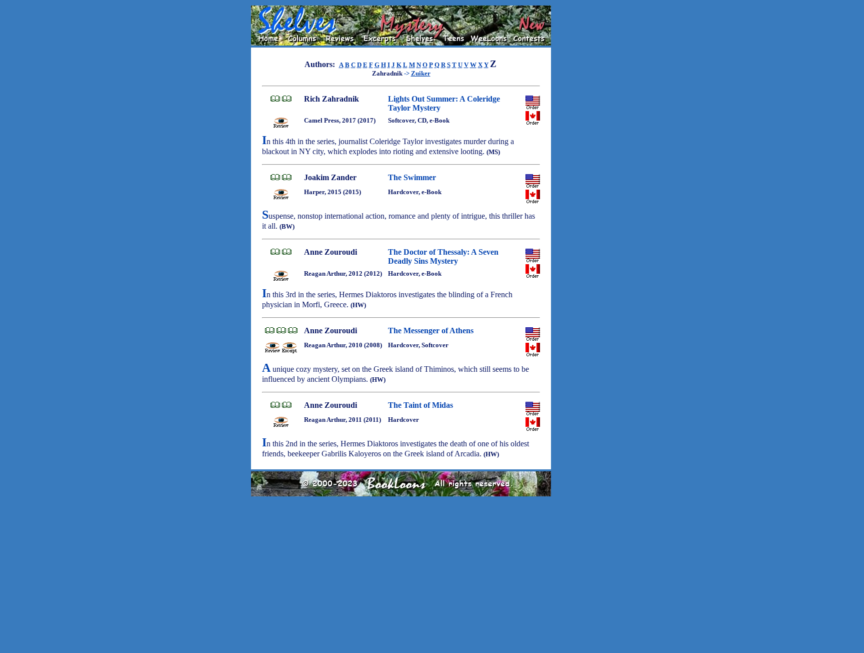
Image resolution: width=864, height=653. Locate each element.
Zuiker (420, 73)
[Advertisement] (583, 156)
